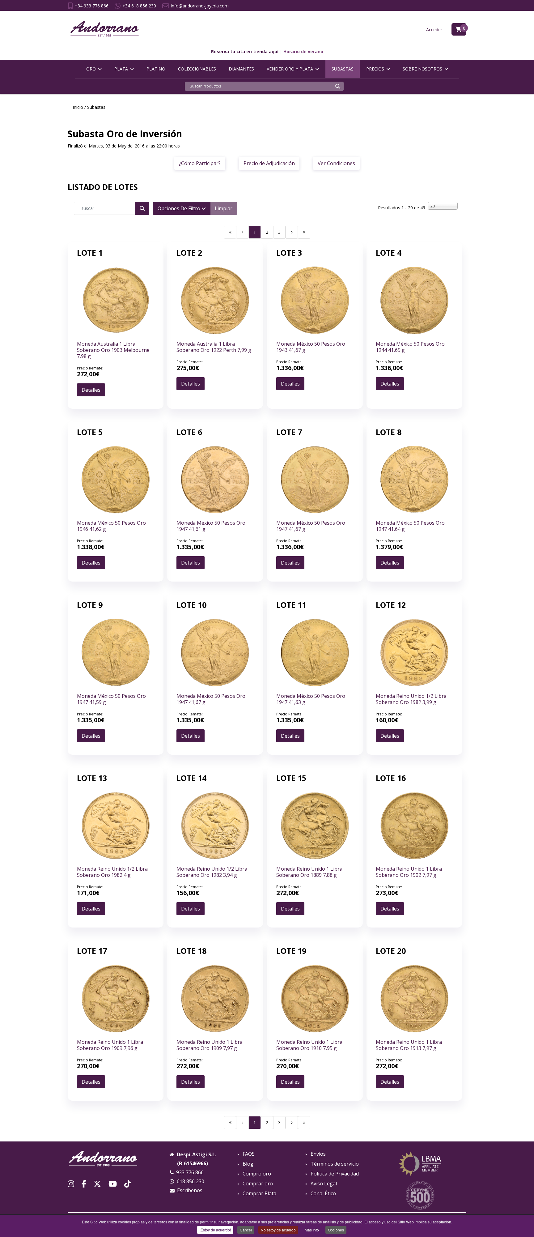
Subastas (343, 69)
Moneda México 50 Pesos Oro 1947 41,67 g (310, 525)
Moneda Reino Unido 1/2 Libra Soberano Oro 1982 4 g (112, 871)
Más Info (312, 1229)
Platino (155, 69)
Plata (121, 69)
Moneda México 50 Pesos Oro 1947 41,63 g (310, 699)
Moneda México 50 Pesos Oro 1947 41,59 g (111, 699)
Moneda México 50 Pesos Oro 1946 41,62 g (111, 525)
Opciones (336, 1229)
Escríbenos (189, 1190)
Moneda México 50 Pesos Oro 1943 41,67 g (310, 346)
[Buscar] (338, 86)
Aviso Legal (324, 1183)
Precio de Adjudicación (269, 163)
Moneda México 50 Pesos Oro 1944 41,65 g (410, 346)
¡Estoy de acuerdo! (215, 1229)
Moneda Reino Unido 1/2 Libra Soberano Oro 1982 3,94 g (211, 871)
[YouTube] (112, 1183)
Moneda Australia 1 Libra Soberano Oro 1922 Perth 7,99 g (213, 346)
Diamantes (241, 69)
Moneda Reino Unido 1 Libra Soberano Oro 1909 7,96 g (110, 1045)
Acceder (434, 29)
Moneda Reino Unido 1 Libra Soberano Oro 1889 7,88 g (309, 871)
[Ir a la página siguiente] (292, 232)
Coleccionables (197, 69)
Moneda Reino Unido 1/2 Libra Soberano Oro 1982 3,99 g (411, 699)
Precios (375, 69)
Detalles (91, 389)
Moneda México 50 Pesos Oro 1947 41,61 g (210, 525)
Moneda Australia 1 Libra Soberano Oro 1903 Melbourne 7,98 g (113, 350)
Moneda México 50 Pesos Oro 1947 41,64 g (410, 525)
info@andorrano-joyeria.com (200, 6)
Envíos (318, 1154)
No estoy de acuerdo (278, 1229)
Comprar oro (258, 1183)
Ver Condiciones (336, 163)
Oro (91, 69)
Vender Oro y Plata (290, 69)
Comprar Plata (259, 1193)
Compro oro (257, 1174)
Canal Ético (323, 1193)
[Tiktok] (127, 1183)
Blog (248, 1164)
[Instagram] (71, 1183)
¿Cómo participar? (200, 163)
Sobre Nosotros (422, 69)
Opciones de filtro (179, 208)
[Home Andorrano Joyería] (114, 1159)
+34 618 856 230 (139, 6)
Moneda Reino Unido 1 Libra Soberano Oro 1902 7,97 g (409, 871)
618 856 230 (190, 1181)
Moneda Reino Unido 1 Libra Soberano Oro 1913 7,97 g (409, 1045)
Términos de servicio (335, 1164)
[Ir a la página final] (304, 232)
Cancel (246, 1229)
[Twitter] (97, 1183)
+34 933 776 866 (91, 6)
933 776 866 (190, 1172)
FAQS (249, 1154)
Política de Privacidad (335, 1174)
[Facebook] (84, 1183)
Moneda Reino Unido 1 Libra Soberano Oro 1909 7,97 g (209, 1045)
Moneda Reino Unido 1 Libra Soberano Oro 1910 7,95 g (309, 1045)
